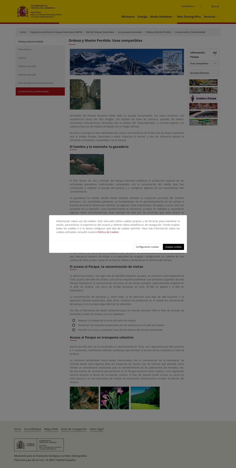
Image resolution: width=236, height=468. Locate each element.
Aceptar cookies (173, 246)
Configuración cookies (147, 246)
